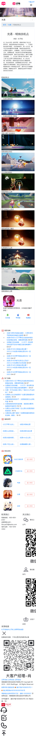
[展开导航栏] (31, 5)
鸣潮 (18, 483)
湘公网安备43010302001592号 (14, 690)
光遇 (3, 20)
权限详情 (4, 687)
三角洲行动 (18, 471)
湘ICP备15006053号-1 (24, 687)
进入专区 (30, 459)
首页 (4, 25)
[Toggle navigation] (32, 19)
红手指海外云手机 (7, 629)
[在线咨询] (18, 710)
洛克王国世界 (18, 459)
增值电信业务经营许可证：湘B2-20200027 (16, 693)
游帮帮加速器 (18, 629)
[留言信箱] (18, 718)
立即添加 (4, 680)
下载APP (31, 2)
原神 (18, 506)
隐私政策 (11, 687)
